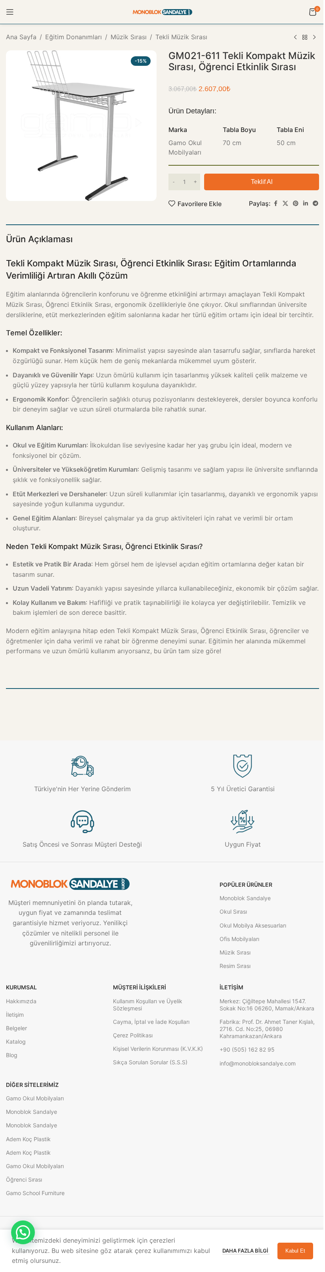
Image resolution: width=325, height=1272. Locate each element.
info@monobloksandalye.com (258, 1063)
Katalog (16, 1041)
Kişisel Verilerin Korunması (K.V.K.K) (158, 1048)
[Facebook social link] (275, 203)
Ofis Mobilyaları (239, 938)
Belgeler (16, 1028)
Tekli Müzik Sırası (181, 37)
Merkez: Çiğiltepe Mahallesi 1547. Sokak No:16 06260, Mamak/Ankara (267, 1005)
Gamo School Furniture (35, 1193)
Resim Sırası (235, 965)
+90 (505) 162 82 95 (247, 1049)
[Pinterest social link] (296, 203)
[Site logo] (162, 11)
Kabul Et (295, 1251)
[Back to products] (305, 37)
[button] (23, 1232)
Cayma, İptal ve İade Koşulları (151, 1021)
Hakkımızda (21, 1001)
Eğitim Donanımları (73, 37)
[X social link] (285, 203)
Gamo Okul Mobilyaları (35, 1098)
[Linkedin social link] (305, 203)
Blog (11, 1055)
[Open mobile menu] (10, 12)
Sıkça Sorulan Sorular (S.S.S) (150, 1062)
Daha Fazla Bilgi (246, 1250)
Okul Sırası (233, 911)
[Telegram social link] (315, 203)
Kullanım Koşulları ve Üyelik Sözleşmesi (147, 1005)
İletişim (15, 1014)
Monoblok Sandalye (245, 898)
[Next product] (314, 37)
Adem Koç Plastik (28, 1139)
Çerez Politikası (133, 1035)
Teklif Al (262, 181)
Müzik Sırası (129, 37)
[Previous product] (295, 37)
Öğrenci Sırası (24, 1179)
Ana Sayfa (21, 37)
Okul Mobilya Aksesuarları (253, 925)
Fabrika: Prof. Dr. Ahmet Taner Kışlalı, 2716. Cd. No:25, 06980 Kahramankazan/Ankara (267, 1028)
